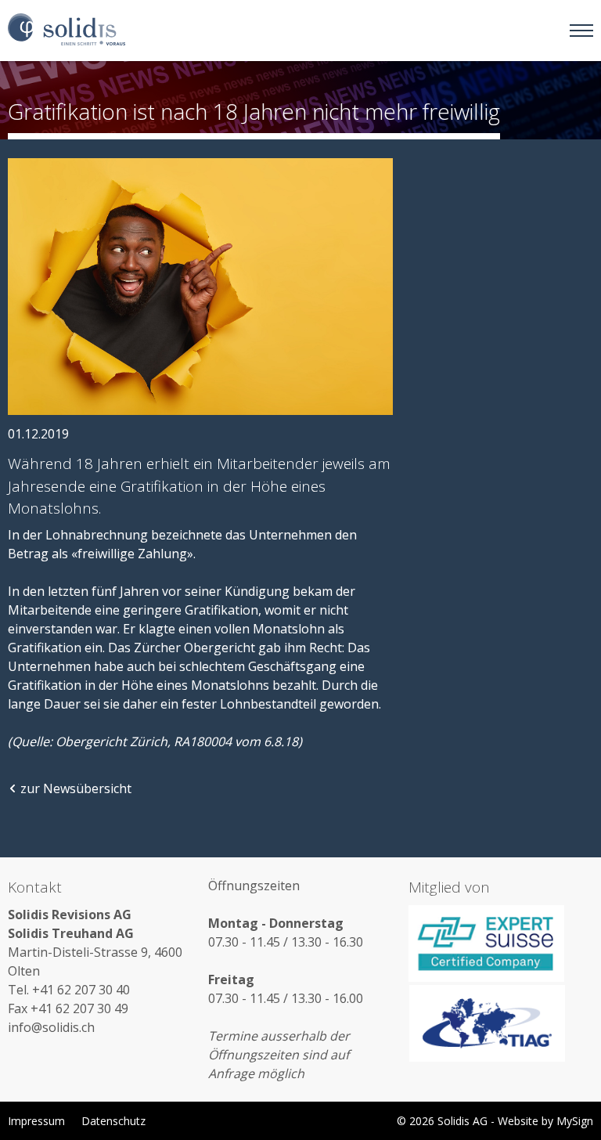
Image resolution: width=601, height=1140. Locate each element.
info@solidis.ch (51, 1027)
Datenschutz (113, 1120)
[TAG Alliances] (500, 1023)
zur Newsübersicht (75, 788)
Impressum (36, 1120)
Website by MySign (545, 1120)
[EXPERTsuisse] (500, 943)
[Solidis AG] (66, 30)
